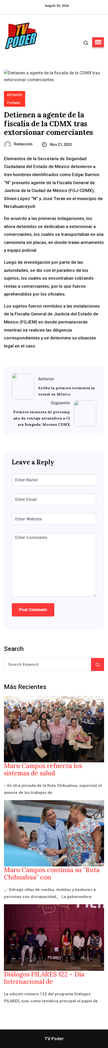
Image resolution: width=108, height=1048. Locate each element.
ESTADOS (14, 95)
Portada (13, 103)
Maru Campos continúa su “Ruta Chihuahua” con (52, 873)
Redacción (23, 144)
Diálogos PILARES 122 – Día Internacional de (44, 978)
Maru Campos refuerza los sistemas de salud (43, 769)
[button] (98, 42)
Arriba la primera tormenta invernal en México (66, 391)
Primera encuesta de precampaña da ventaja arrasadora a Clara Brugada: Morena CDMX (41, 418)
